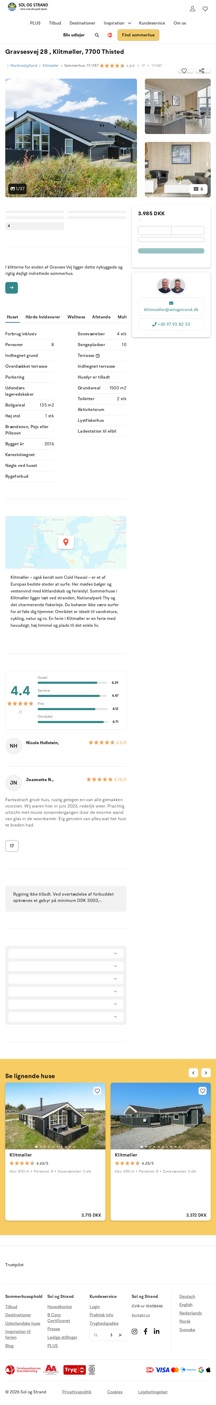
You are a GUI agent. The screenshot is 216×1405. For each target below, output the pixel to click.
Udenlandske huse (22, 1323)
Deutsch (187, 1296)
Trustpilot (14, 1265)
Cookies (114, 1392)
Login (95, 1307)
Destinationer (82, 23)
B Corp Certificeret (58, 1318)
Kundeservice (152, 23)
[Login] (192, 8)
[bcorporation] (93, 1374)
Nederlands (190, 1313)
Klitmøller (51, 65)
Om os (180, 23)
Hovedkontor (59, 1307)
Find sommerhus (138, 35)
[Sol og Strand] (28, 8)
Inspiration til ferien (18, 1334)
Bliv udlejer (74, 35)
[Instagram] (134, 1331)
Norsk (184, 1321)
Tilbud (55, 23)
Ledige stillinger (62, 1337)
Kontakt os (141, 1315)
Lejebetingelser (153, 1392)
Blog (9, 1346)
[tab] (36, 1147)
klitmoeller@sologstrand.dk (171, 310)
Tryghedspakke (104, 1323)
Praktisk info (101, 1315)
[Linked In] (156, 1331)
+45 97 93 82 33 (174, 324)
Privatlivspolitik (76, 1392)
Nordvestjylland (24, 65)
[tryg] (76, 1374)
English (186, 1305)
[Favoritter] (205, 8)
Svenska (187, 1330)
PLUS (35, 23)
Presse (53, 1329)
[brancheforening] (23, 1374)
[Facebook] (146, 1331)
